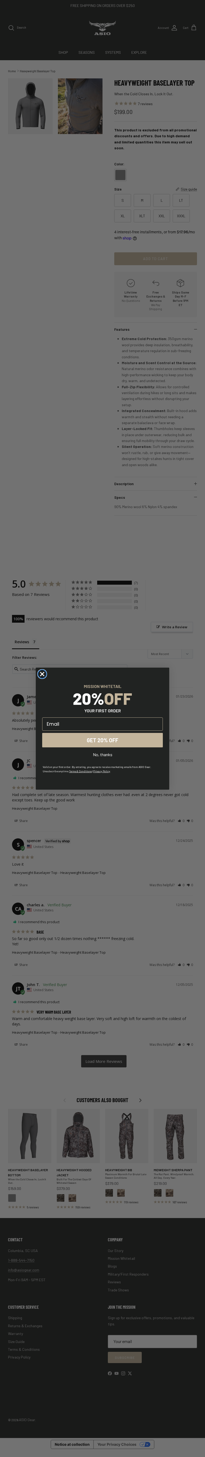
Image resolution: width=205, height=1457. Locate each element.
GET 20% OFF (102, 740)
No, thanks (102, 754)
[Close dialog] (42, 674)
